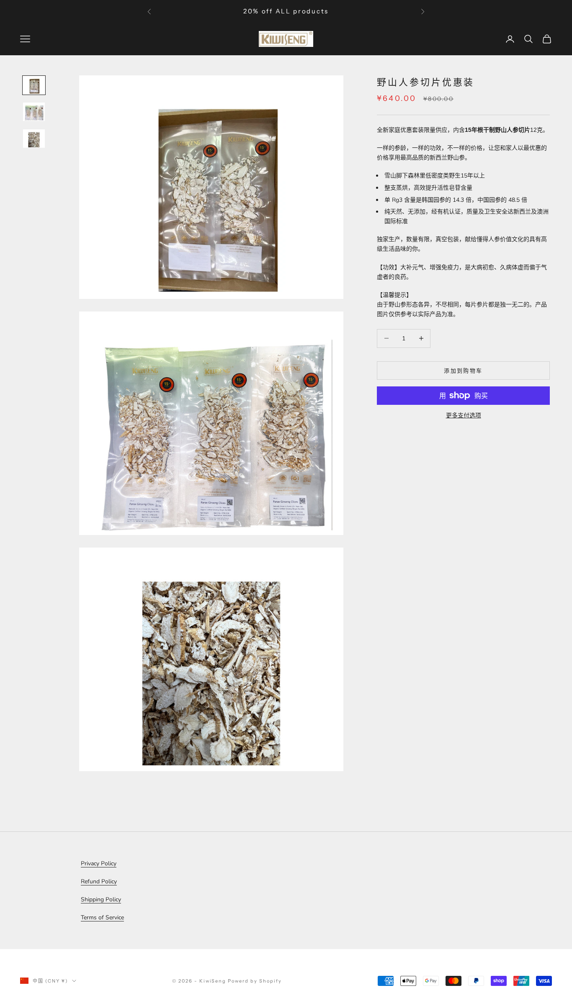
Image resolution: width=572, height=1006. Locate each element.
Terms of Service (102, 917)
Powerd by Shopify (255, 981)
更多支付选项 (463, 415)
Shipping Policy (101, 899)
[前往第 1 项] (34, 85)
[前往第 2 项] (34, 112)
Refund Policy (99, 881)
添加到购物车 (463, 370)
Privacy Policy (98, 863)
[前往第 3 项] (34, 139)
